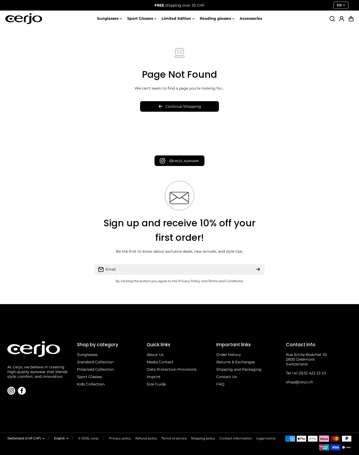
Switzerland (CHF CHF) (24, 438)
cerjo (95, 438)
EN (339, 5)
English (59, 438)
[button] (351, 18)
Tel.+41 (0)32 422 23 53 (306, 373)
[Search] (332, 18)
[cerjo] (23, 18)
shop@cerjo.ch (299, 382)
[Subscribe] (258, 269)
